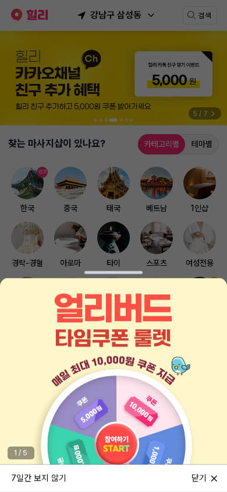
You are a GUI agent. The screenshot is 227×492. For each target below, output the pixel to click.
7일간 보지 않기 (38, 477)
